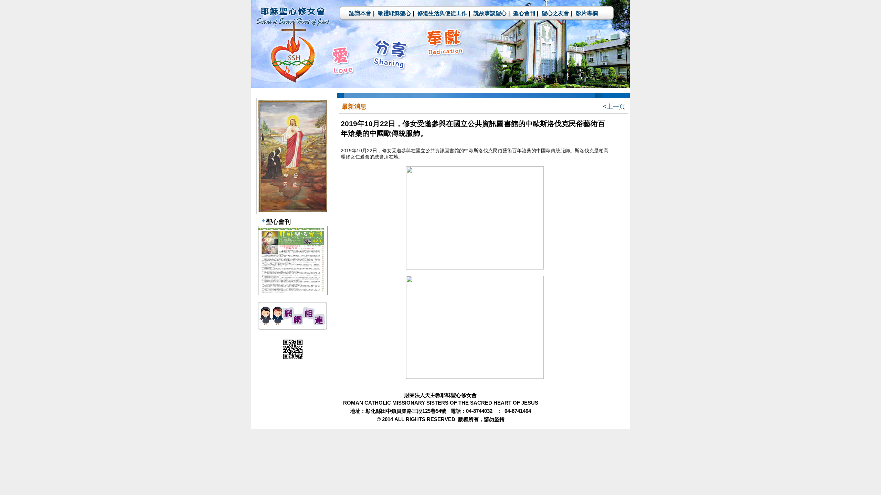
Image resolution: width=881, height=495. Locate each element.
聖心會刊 (524, 13)
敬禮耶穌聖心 (394, 13)
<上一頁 (614, 106)
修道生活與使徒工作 (442, 13)
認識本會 (360, 13)
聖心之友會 (555, 13)
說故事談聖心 (490, 13)
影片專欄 (587, 13)
